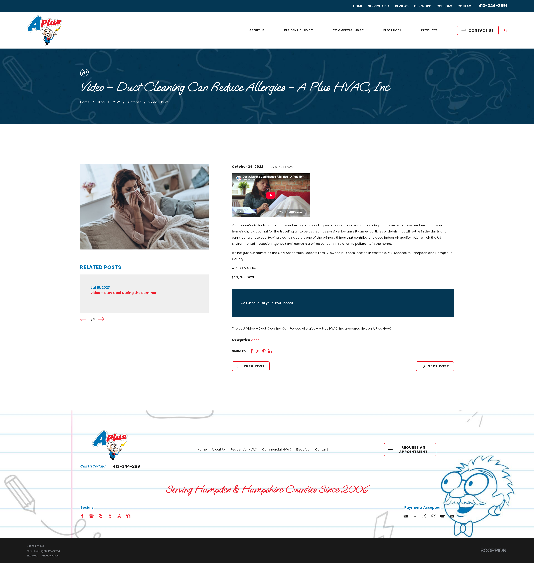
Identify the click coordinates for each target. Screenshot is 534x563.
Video (255, 340)
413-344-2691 (493, 5)
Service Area (379, 6)
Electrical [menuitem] (392, 30)
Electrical (303, 449)
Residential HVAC (244, 449)
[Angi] (119, 516)
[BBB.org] (110, 516)
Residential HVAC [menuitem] (298, 30)
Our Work (422, 6)
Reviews (402, 6)
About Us (219, 449)
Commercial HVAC (276, 449)
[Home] (44, 30)
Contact (465, 6)
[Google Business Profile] (91, 516)
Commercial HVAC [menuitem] (348, 30)
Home (358, 6)
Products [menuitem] (429, 30)
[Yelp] (100, 516)
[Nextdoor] (128, 516)
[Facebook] (82, 516)
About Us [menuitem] (256, 30)
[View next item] (101, 319)
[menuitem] (32, 555)
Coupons (444, 6)
